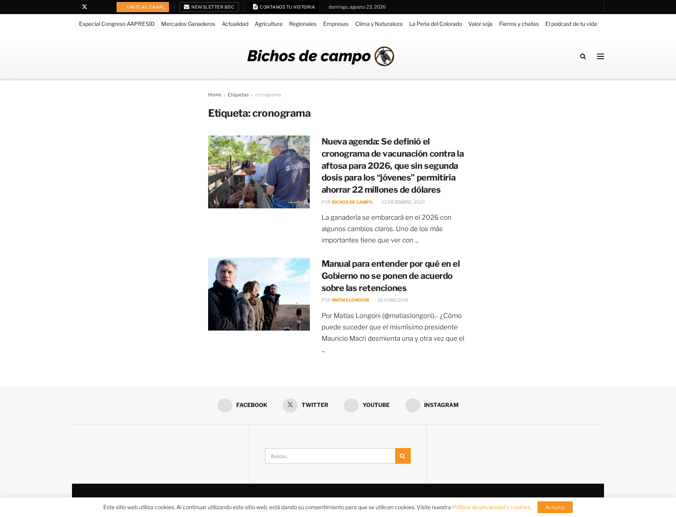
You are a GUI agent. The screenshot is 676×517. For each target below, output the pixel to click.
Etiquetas (238, 95)
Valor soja (480, 23)
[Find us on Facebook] (74, 7)
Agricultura (268, 23)
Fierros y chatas (519, 23)
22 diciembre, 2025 (403, 202)
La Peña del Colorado (435, 23)
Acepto (555, 507)
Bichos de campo (352, 202)
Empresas (336, 23)
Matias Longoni (350, 300)
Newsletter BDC (213, 7)
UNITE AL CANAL (145, 7)
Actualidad (235, 23)
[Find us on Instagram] (104, 7)
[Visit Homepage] (320, 56)
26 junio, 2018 (392, 300)
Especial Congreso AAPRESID (117, 23)
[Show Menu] (600, 56)
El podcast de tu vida (571, 23)
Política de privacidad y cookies (491, 507)
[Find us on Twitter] (84, 7)
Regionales (302, 23)
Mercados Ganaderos (188, 23)
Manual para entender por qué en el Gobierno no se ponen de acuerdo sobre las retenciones (391, 275)
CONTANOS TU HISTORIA (287, 7)
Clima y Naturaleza (379, 23)
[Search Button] (583, 56)
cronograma (268, 95)
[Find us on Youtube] (95, 7)
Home (214, 95)
